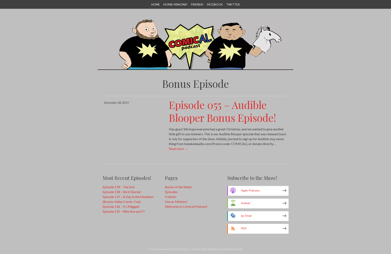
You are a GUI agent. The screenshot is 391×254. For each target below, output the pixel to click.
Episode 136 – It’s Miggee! (121, 206)
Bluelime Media (232, 249)
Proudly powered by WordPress (168, 249)
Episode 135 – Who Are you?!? (124, 211)
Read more (178, 149)
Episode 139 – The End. (119, 187)
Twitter (233, 4)
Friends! (197, 4)
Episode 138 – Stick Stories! (122, 192)
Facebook (215, 4)
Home (155, 4)
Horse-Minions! (175, 4)
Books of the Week (178, 187)
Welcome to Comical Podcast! (186, 206)
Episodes (171, 192)
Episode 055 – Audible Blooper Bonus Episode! (222, 111)
